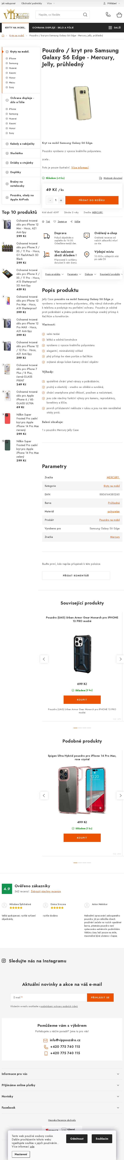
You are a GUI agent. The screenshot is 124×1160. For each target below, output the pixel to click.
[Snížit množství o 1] (50, 200)
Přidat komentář (76, 575)
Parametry (72, 274)
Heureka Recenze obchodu (62, 1120)
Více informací (80, 167)
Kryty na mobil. (19, 51)
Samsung (13, 63)
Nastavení (21, 1154)
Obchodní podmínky (31, 3)
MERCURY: (97, 212)
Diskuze (89, 274)
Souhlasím (102, 1139)
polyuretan (114, 511)
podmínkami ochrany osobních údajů (59, 1006)
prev (44, 659)
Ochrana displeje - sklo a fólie (22, 100)
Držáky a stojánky (21, 163)
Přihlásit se (100, 997)
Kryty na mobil (112, 486)
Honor (12, 77)
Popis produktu (52, 274)
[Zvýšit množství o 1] (61, 200)
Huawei (13, 68)
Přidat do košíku (92, 200)
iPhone (12, 58)
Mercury (115, 537)
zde (32, 1146)
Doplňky (15, 172)
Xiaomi (12, 72)
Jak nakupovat (9, 3)
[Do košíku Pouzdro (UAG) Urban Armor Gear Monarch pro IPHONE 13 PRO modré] (82, 700)
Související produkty (110, 274)
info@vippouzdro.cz (65, 1040)
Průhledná (114, 503)
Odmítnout (76, 1139)
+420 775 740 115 (109, 14)
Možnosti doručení (113, 178)
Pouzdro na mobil (109, 520)
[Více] (114, 27)
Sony (11, 87)
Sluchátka (16, 153)
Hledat (85, 15)
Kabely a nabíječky (22, 144)
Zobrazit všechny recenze (46, 891)
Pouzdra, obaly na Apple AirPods (22, 197)
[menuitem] (15, 27)
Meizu (12, 82)
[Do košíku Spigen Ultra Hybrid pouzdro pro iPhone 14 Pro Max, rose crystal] (82, 838)
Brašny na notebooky (17, 184)
